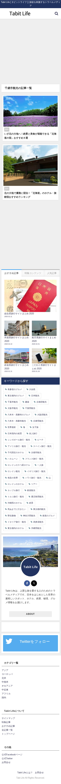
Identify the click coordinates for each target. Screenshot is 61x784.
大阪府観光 (42, 415)
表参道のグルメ (15, 389)
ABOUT (30, 614)
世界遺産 (12, 427)
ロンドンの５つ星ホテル (19, 465)
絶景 (31, 503)
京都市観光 (36, 452)
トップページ (8, 734)
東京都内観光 (39, 509)
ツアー (34, 484)
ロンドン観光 (14, 471)
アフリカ (6, 694)
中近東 (5, 690)
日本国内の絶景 (15, 433)
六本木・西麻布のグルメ (19, 415)
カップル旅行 (14, 490)
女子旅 (35, 427)
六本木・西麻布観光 (17, 421)
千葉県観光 (30, 408)
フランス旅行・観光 (34, 459)
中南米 (5, 682)
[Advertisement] (30, 51)
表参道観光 (38, 522)
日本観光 (35, 396)
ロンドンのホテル (16, 484)
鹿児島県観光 (37, 497)
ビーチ (40, 440)
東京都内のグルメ (16, 396)
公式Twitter (7, 758)
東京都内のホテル (16, 528)
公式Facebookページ (12, 754)
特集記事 (6, 722)
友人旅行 (33, 433)
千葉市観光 (13, 402)
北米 (4, 678)
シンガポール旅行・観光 (19, 440)
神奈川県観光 (29, 516)
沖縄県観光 (36, 528)
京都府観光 (41, 402)
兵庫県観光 (38, 421)
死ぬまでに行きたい (17, 509)
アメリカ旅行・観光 (17, 446)
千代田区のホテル (16, 452)
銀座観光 (31, 490)
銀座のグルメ (49, 516)
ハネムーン (13, 459)
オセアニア (7, 686)
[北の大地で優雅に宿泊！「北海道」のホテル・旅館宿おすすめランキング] (30, 172)
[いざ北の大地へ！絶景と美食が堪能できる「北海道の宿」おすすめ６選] (30, 118)
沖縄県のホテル (15, 503)
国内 (4, 697)
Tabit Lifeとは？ (25, 772)
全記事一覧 (7, 730)
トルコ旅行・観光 (16, 497)
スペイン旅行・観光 (42, 446)
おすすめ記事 (8, 726)
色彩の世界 (13, 478)
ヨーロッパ (7, 674)
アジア (5, 670)
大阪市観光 (13, 408)
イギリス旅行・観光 (36, 471)
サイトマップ (8, 718)
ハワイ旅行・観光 (33, 478)
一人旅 (40, 465)
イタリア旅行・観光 (17, 522)
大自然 (32, 389)
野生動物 (12, 516)
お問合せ (6, 762)
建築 (27, 402)
